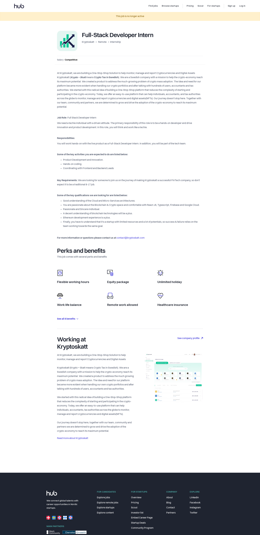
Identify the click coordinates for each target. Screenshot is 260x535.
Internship (115, 42)
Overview (136, 497)
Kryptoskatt (88, 42)
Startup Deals (138, 523)
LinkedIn (194, 497)
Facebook (195, 503)
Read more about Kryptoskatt (72, 438)
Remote (102, 42)
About (169, 497)
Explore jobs (103, 497)
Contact (170, 508)
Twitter (193, 513)
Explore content (105, 513)
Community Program (142, 528)
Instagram (195, 508)
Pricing (135, 503)
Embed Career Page (142, 518)
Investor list (137, 513)
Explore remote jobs (107, 503)
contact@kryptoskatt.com (130, 238)
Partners (171, 513)
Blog (168, 503)
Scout (134, 508)
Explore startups (105, 508)
